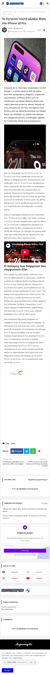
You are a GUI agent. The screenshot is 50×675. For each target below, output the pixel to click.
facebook (14, 572)
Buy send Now (7, 609)
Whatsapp (33, 451)
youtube (39, 578)
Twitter (26, 451)
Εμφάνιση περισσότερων (37, 480)
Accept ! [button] (7, 670)
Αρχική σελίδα (7, 12)
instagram (14, 578)
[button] (47, 3)
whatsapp (38, 572)
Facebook (18, 451)
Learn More (17, 658)
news (16, 12)
